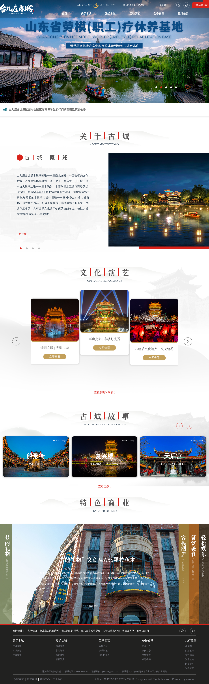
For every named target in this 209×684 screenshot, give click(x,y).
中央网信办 (31, 630)
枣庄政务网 (128, 630)
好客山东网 (143, 630)
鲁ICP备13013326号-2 (116, 679)
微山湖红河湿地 (69, 630)
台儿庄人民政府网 (49, 630)
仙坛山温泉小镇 (111, 630)
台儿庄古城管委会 (90, 630)
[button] (20, 248)
